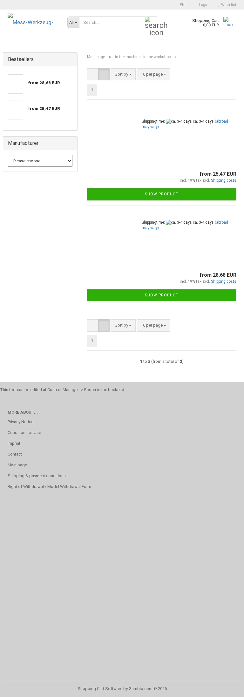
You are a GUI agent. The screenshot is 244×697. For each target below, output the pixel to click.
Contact (15, 454)
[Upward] (226, 687)
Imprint (14, 443)
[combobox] (123, 74)
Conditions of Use (24, 432)
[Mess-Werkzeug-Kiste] (33, 22)
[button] (180, 5)
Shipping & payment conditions (37, 475)
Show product (162, 194)
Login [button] (202, 5)
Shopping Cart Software (100, 688)
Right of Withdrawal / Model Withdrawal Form (49, 486)
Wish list (227, 5)
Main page (17, 465)
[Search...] (151, 22)
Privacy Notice (20, 421)
